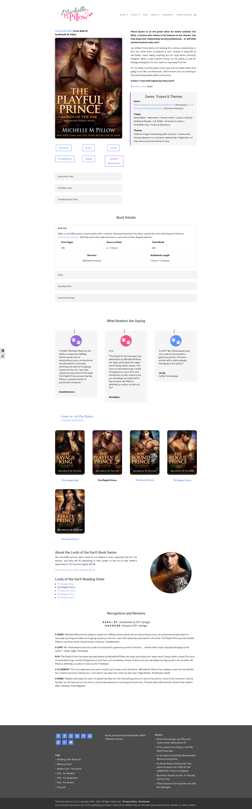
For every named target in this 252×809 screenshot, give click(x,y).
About (154, 15)
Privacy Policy (130, 801)
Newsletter (168, 15)
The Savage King (69, 480)
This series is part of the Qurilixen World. (75, 570)
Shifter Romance (142, 104)
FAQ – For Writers (65, 782)
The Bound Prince (144, 480)
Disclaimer (144, 801)
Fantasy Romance (153, 108)
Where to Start (64, 764)
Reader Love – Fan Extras (69, 768)
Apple (88, 159)
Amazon (64, 148)
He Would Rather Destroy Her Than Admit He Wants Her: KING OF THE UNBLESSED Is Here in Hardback (174, 767)
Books (122, 15)
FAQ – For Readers (66, 773)
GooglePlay (65, 159)
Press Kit (61, 787)
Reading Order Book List (69, 759)
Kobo (88, 148)
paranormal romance (68, 237)
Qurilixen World (139, 86)
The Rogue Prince (182, 480)
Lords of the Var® (64, 31)
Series (134, 15)
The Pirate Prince (70, 539)
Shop (145, 15)
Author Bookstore (114, 161)
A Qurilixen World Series (71, 420)
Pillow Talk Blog (184, 15)
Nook (113, 148)
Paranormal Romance (163, 104)
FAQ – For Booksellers (67, 777)
